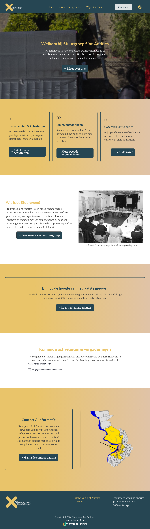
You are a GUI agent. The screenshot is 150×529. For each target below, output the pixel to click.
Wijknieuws (93, 7)
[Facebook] (139, 7)
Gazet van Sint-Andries (87, 498)
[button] (80, 7)
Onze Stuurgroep (69, 7)
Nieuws (79, 501)
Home (51, 7)
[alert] (75, 369)
